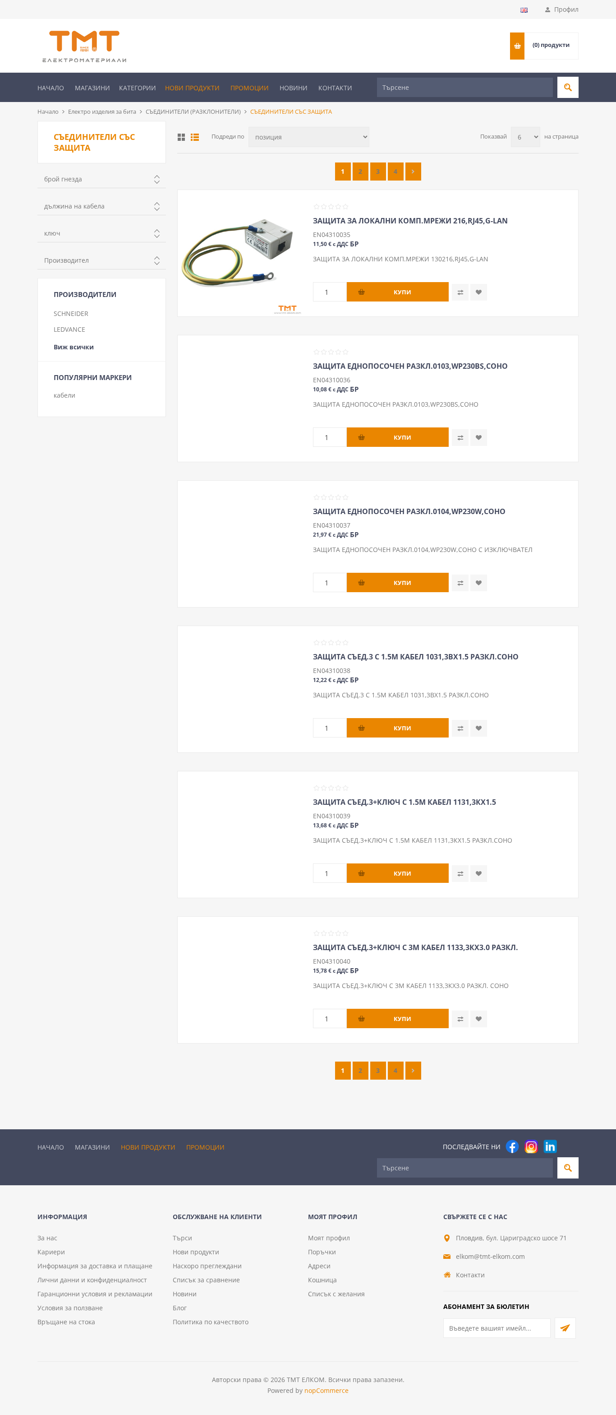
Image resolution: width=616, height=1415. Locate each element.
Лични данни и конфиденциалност (92, 1280)
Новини (294, 88)
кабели (64, 395)
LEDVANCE (69, 329)
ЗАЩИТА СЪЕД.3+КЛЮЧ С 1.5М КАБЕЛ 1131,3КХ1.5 (404, 802)
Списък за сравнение (206, 1280)
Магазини (92, 88)
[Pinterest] (569, 1146)
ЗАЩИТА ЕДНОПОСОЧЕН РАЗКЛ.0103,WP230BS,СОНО (410, 366)
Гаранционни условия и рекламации (94, 1294)
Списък (195, 137)
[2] (413, 171)
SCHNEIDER (71, 313)
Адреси (319, 1266)
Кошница (322, 1280)
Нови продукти (192, 88)
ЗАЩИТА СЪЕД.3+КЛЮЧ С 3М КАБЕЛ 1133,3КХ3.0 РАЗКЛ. (415, 947)
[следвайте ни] (550, 1146)
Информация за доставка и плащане (94, 1266)
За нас (47, 1238)
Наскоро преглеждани (207, 1266)
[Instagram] (531, 1146)
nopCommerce (326, 1390)
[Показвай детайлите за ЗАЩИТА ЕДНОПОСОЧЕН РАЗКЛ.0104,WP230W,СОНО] (241, 544)
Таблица (181, 137)
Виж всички (74, 347)
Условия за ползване (70, 1308)
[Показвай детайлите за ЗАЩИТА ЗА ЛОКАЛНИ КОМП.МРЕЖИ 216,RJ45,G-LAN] (241, 253)
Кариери (51, 1252)
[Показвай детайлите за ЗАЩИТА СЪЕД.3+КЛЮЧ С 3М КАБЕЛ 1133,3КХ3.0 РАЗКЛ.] (241, 980)
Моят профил (329, 1238)
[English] (524, 10)
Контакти (335, 88)
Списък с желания (336, 1294)
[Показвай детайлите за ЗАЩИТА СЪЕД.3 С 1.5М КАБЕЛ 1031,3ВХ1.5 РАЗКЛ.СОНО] (241, 689)
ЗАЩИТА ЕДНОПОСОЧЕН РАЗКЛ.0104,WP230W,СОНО (409, 511)
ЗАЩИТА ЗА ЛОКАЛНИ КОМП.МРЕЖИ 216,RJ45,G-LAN (410, 221)
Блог (180, 1308)
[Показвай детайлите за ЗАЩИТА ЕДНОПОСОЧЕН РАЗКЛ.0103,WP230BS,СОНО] (241, 398)
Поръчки (322, 1252)
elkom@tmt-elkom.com (490, 1256)
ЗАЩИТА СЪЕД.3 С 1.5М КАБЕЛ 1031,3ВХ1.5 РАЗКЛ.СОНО (416, 657)
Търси (182, 1238)
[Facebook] (512, 1146)
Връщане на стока (66, 1322)
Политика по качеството (210, 1322)
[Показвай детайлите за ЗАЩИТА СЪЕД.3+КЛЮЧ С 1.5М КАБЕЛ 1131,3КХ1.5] (241, 834)
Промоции (249, 88)
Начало (50, 88)
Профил (566, 9)
